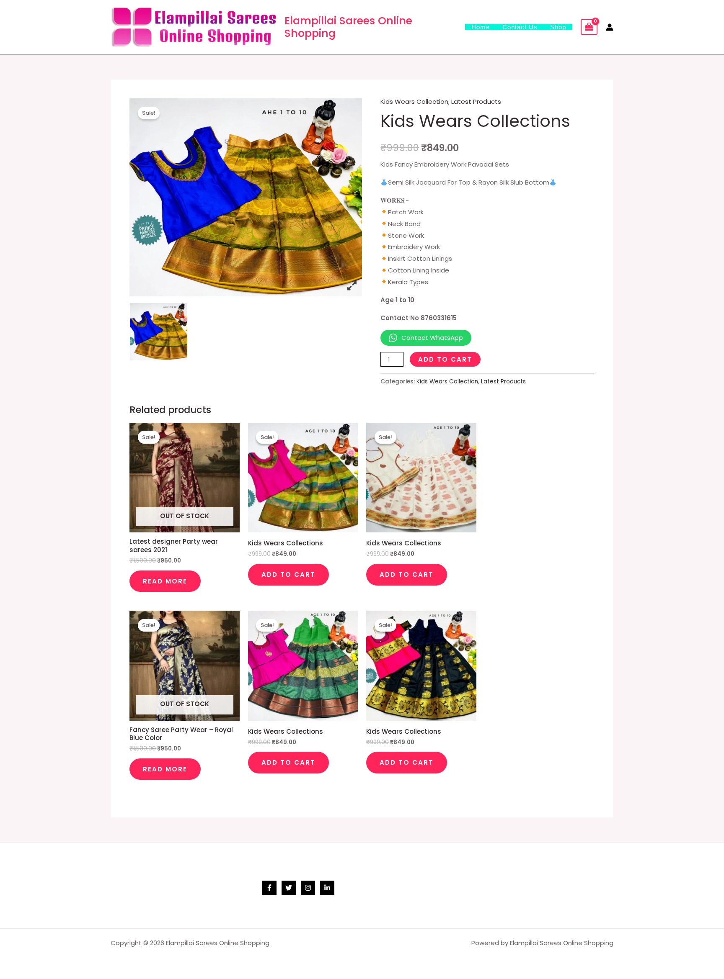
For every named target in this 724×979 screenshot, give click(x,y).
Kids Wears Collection (414, 101)
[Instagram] (308, 888)
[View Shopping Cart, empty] (589, 27)
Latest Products (476, 101)
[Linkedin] (327, 888)
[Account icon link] (609, 27)
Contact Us (520, 27)
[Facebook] (269, 888)
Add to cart (445, 359)
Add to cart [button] (288, 574)
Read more (165, 581)
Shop (558, 27)
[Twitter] (289, 888)
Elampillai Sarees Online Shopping (348, 27)
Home (480, 27)
